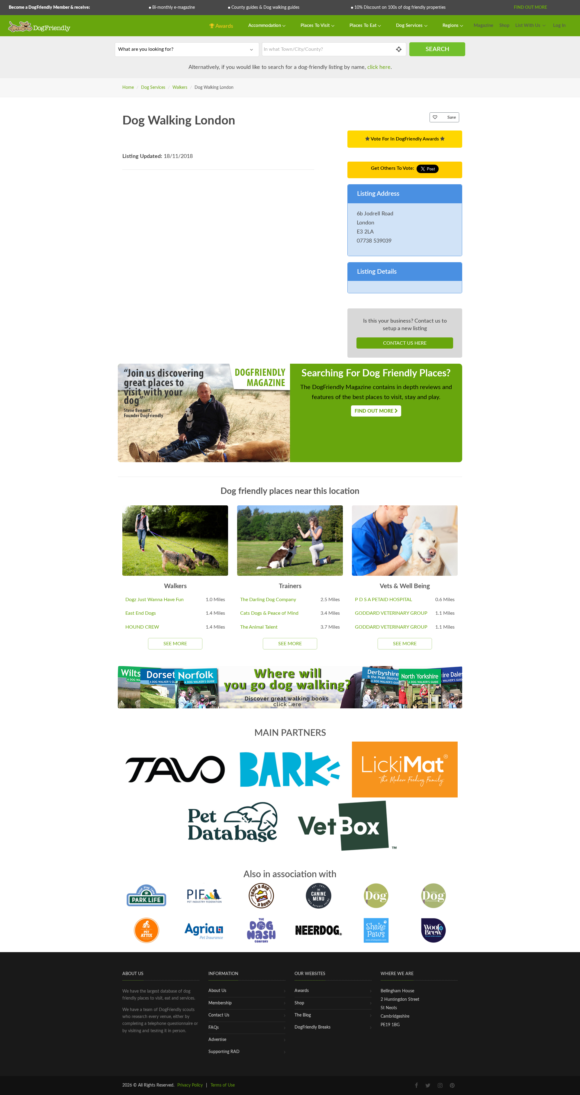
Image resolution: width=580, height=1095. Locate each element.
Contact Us (218, 1015)
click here (379, 67)
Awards (223, 26)
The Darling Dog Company (268, 599)
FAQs (213, 1028)
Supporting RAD (224, 1052)
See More (175, 643)
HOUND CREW (142, 627)
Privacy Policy (190, 1085)
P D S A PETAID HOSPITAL (383, 599)
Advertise (217, 1040)
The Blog (303, 1015)
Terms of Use (223, 1085)
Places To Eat (364, 25)
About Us (217, 991)
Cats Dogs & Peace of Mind (269, 613)
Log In (559, 25)
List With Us (527, 25)
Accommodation (265, 25)
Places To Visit (316, 25)
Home (128, 87)
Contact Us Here (405, 343)
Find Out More (530, 7)
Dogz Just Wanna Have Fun (154, 599)
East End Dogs (140, 613)
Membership (220, 1003)
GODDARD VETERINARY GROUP (391, 613)
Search (437, 49)
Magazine (483, 25)
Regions (451, 25)
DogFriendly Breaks (312, 1027)
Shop (504, 25)
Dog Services (410, 25)
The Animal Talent (259, 627)
